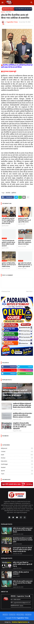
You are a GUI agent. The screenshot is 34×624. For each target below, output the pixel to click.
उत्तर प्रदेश (8, 12)
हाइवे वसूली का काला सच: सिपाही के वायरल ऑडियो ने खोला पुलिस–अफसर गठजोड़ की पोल (22, 549)
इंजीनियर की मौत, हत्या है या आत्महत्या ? (21, 573)
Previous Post (6, 291)
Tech (17, 474)
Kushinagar (17, 464)
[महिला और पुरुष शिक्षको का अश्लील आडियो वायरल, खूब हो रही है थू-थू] (6, 565)
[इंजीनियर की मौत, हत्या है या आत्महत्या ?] (6, 574)
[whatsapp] (24, 517)
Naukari (17, 467)
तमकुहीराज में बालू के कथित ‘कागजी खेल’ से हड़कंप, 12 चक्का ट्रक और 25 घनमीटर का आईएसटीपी (22, 426)
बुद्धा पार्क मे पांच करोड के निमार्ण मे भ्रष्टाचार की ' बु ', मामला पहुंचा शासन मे (25, 264)
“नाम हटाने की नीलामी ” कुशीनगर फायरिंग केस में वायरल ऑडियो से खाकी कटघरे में (8, 243)
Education (17, 461)
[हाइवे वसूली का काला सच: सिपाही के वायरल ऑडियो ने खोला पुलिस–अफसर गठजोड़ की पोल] (6, 550)
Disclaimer (28, 614)
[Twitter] (16, 197)
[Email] (24, 197)
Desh (17, 455)
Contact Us (12, 614)
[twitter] (13, 517)
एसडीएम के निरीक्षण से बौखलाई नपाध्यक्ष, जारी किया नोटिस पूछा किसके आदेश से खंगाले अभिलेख (22, 405)
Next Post (29, 291)
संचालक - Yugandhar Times (20, 596)
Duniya (17, 458)
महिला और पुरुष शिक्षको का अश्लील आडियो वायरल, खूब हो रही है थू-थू (22, 564)
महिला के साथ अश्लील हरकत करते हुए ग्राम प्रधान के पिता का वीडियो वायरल (22, 530)
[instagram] (20, 517)
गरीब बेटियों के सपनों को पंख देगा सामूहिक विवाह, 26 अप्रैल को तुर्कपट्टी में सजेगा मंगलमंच (8, 221)
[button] (2, 2)
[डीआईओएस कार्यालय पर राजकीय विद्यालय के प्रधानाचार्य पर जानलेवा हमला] (6, 540)
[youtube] (17, 517)
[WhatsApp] (20, 197)
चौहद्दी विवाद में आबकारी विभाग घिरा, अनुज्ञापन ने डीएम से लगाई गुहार (24, 242)
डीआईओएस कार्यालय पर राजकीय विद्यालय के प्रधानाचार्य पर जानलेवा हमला (23, 540)
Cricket (17, 451)
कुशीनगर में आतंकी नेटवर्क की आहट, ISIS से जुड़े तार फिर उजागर (24, 220)
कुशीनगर (14, 192)
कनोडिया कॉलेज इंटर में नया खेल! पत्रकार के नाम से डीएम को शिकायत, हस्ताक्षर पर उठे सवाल (22, 415)
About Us (5, 614)
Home (3, 12)
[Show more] (28, 197)
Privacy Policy (20, 614)
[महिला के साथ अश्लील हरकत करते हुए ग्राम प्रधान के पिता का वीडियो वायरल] (6, 530)
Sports (17, 470)
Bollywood (17, 448)
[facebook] (9, 517)
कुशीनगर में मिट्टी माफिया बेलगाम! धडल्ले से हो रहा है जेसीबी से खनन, (9, 264)
